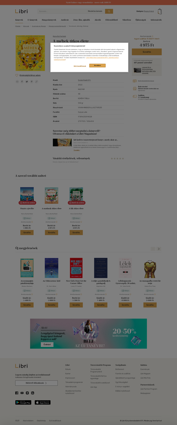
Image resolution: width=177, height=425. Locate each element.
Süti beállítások (80, 66)
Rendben (97, 65)
